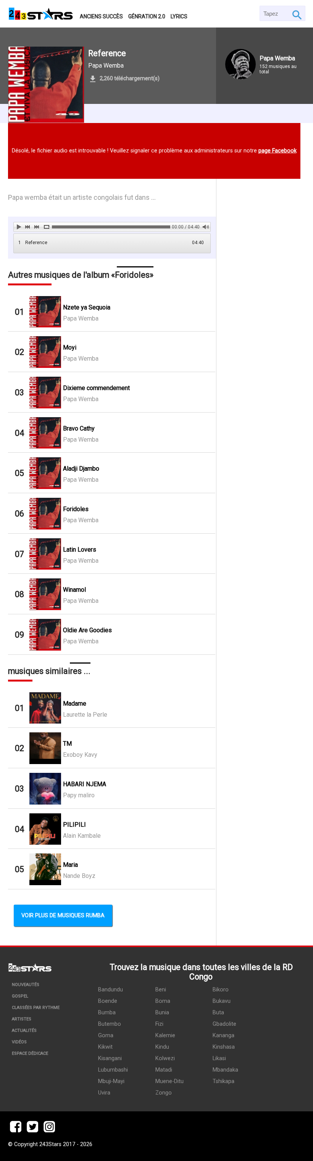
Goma (105, 1035)
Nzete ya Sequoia (86, 307)
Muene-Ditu (169, 1081)
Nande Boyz (79, 875)
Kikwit (105, 1047)
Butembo (109, 1024)
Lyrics (179, 16)
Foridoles (76, 509)
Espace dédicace (30, 1053)
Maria (70, 864)
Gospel (20, 996)
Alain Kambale (82, 835)
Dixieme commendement (96, 388)
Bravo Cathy (79, 428)
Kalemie (165, 1035)
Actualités (24, 1030)
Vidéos (19, 1042)
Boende (107, 1001)
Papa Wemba (106, 65)
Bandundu (110, 989)
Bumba (107, 1012)
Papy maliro (79, 795)
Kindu (162, 1047)
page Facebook (277, 150)
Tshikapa (223, 1081)
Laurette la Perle (85, 714)
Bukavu (222, 1001)
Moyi (69, 347)
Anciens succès (101, 16)
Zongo (163, 1093)
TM (67, 743)
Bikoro (221, 989)
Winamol (74, 589)
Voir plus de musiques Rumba (63, 915)
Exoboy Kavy (80, 754)
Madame (74, 703)
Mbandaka (225, 1070)
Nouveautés (25, 984)
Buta (218, 1012)
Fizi (159, 1024)
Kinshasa (224, 1047)
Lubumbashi (113, 1070)
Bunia (162, 1012)
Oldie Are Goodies (87, 630)
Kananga (223, 1035)
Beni (160, 989)
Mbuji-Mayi (111, 1081)
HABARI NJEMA (84, 784)
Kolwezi (165, 1058)
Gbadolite (224, 1024)
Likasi (219, 1058)
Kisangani (110, 1058)
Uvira (104, 1093)
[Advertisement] (261, 413)
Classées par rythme (36, 1007)
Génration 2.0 (146, 16)
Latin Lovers (79, 549)
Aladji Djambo (81, 468)
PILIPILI (74, 824)
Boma (162, 1001)
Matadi (163, 1070)
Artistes (21, 1019)
